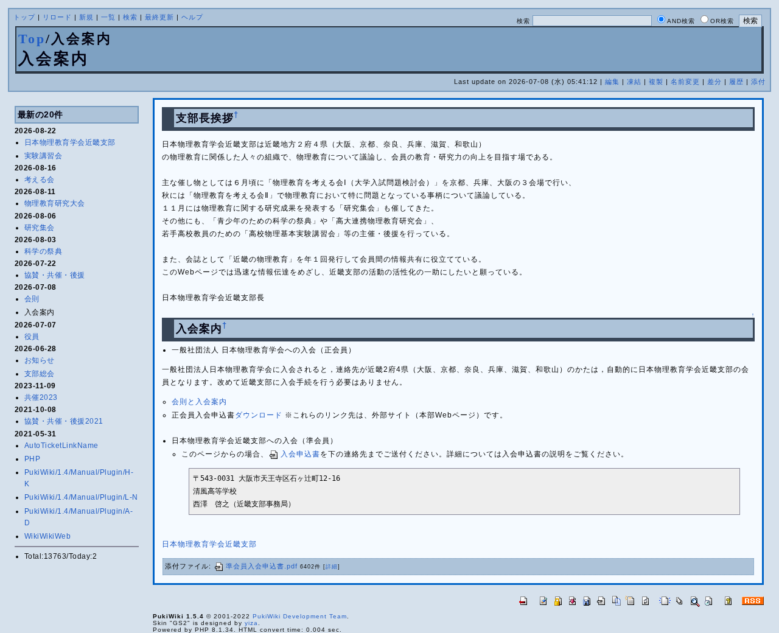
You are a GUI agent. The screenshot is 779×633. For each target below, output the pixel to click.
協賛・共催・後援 (54, 275)
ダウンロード (258, 415)
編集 (612, 81)
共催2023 (41, 397)
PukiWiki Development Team (300, 616)
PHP (32, 459)
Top (32, 38)
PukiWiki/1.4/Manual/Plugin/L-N (81, 497)
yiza (251, 623)
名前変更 (685, 81)
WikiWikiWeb (47, 536)
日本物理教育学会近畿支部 (70, 142)
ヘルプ (192, 17)
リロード (57, 17)
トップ (24, 17)
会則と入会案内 (199, 401)
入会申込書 (300, 454)
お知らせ (39, 360)
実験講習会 (43, 156)
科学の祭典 (43, 251)
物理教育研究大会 (54, 203)
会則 (32, 299)
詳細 (332, 567)
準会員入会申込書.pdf (262, 566)
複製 (656, 81)
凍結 (634, 81)
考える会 (39, 179)
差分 (714, 81)
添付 (758, 81)
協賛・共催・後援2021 (63, 421)
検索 (130, 17)
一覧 (108, 17)
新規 (86, 17)
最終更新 (159, 17)
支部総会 (39, 373)
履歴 (736, 81)
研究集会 (39, 227)
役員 (32, 336)
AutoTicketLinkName (61, 445)
